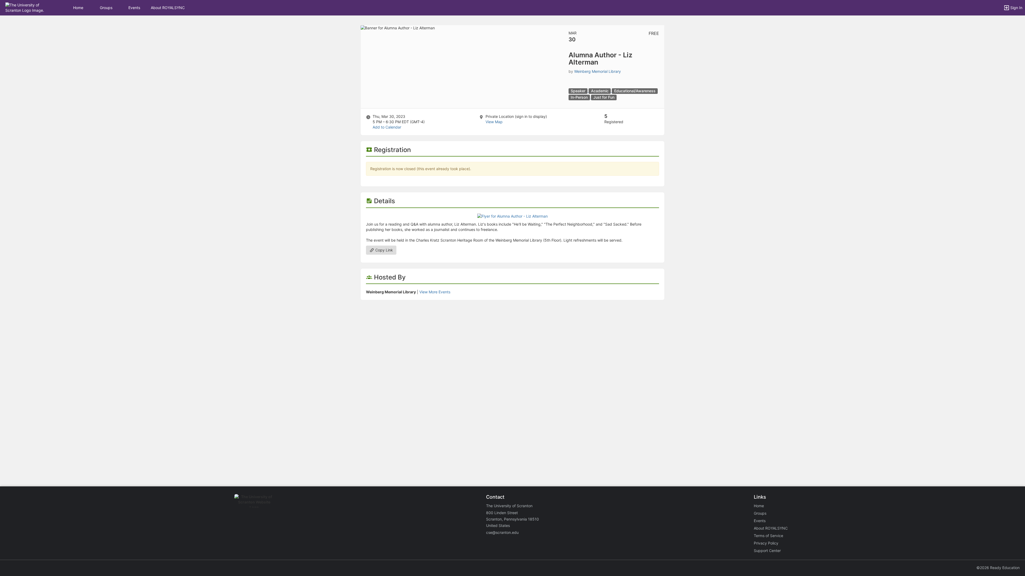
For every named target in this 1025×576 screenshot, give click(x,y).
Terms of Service (768, 535)
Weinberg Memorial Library (597, 71)
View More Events (434, 292)
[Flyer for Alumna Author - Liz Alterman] (512, 216)
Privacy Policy (766, 543)
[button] (27, 7)
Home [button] (78, 7)
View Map (494, 121)
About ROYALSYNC (168, 7)
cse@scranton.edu (502, 532)
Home (759, 505)
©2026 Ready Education (998, 567)
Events (134, 7)
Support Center (767, 550)
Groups (106, 7)
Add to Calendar (387, 127)
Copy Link (383, 250)
